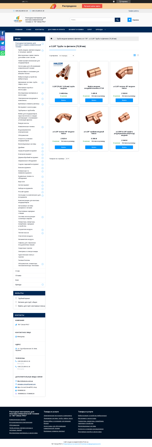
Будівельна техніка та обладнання (26, 177)
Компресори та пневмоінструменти (24, 172)
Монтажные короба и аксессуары (25, 88)
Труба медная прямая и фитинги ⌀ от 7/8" (72, 39)
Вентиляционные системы (27, 144)
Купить (63, 100)
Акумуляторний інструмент (27, 151)
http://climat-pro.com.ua (25, 381)
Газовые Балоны (24, 260)
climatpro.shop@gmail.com (26, 384)
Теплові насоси (23, 233)
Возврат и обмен (76, 29)
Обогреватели (23, 135)
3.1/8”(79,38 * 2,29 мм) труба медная (64, 87)
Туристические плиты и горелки (26, 256)
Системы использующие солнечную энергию (26, 217)
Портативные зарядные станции (26, 212)
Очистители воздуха (25, 236)
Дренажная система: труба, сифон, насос (58, 418)
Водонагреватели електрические (24, 131)
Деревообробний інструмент (28, 157)
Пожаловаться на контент (71, 444)
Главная (18, 29)
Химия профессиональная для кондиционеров (29, 62)
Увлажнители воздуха (25, 239)
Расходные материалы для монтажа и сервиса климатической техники (28, 45)
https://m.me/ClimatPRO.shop (27, 387)
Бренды (99, 29)
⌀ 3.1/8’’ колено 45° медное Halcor (124, 87)
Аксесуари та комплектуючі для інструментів (29, 196)
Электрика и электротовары (28, 251)
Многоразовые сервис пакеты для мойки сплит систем (28, 56)
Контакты (39, 29)
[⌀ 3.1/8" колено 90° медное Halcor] (63, 118)
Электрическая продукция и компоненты (28, 99)
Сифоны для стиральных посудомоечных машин (27, 244)
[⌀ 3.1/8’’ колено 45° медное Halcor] (124, 72)
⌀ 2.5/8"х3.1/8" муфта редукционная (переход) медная (124, 133)
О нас (28, 29)
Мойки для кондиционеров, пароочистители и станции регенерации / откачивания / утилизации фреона (28, 117)
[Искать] (117, 20)
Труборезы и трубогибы (26, 110)
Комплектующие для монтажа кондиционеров (28, 201)
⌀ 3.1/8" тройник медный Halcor (94, 132)
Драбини (21, 147)
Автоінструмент (23, 185)
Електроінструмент (24, 154)
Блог (90, 29)
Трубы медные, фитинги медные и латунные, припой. (29, 51)
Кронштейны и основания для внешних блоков (28, 72)
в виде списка (138, 55)
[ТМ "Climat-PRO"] (18, 24)
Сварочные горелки (25, 248)
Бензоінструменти (24, 167)
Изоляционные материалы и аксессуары (28, 94)
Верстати (21, 181)
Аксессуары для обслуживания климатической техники (29, 67)
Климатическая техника (26, 126)
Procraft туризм (23, 191)
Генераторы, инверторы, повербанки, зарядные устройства (26, 224)
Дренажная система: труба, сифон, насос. (27, 83)
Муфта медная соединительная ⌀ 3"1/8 (94, 87)
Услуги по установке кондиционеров (25, 139)
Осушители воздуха (25, 229)
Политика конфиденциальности (90, 444)
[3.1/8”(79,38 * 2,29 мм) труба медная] (63, 72)
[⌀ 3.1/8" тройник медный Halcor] (94, 118)
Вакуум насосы (23, 123)
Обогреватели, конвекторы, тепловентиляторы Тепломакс (28, 264)
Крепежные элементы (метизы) (28, 104)
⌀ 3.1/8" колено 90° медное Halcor (63, 132)
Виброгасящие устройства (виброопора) (27, 78)
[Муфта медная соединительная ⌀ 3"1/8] (94, 72)
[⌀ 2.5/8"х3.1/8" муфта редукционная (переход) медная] (124, 118)
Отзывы (18, 275)
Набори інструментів (25, 188)
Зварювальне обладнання (27, 161)
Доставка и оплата (56, 29)
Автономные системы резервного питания (25, 207)
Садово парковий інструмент (28, 164)
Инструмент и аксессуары (27, 107)
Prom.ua (85, 442)
